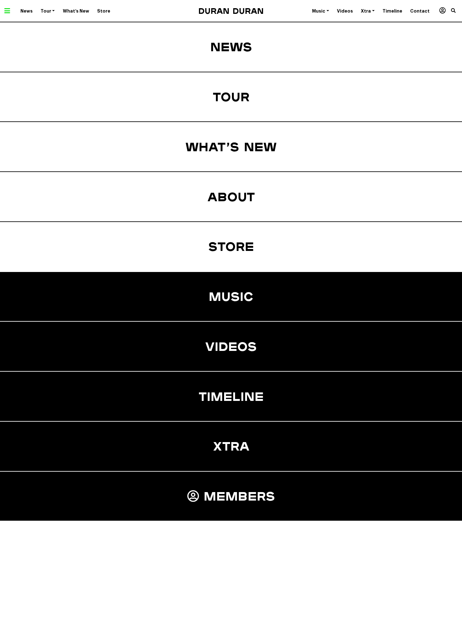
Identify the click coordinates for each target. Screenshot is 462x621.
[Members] (442, 11)
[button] (456, 11)
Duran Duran (231, 10)
